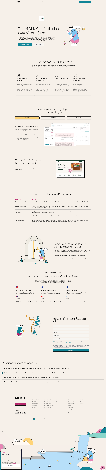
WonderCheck (35, 405)
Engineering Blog (71, 401)
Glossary (70, 409)
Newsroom (82, 401)
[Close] (20, 451)
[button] (30, 2)
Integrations (58, 401)
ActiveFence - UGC (48, 407)
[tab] (27, 117)
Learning (70, 405)
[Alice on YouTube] (20, 413)
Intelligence (34, 407)
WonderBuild (34, 401)
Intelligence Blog (71, 403)
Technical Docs (71, 407)
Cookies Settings (11, 465)
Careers (82, 403)
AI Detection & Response (49, 405)
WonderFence (35, 403)
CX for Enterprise (47, 403)
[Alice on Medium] (22, 413)
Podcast (70, 412)
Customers (68, 1)
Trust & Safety (43, 1)
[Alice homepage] (17, 2)
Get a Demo (85, 1)
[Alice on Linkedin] (16, 413)
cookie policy (13, 463)
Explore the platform (25, 44)
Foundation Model (47, 401)
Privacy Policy (69, 342)
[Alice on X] (18, 413)
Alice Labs (37, 1)
